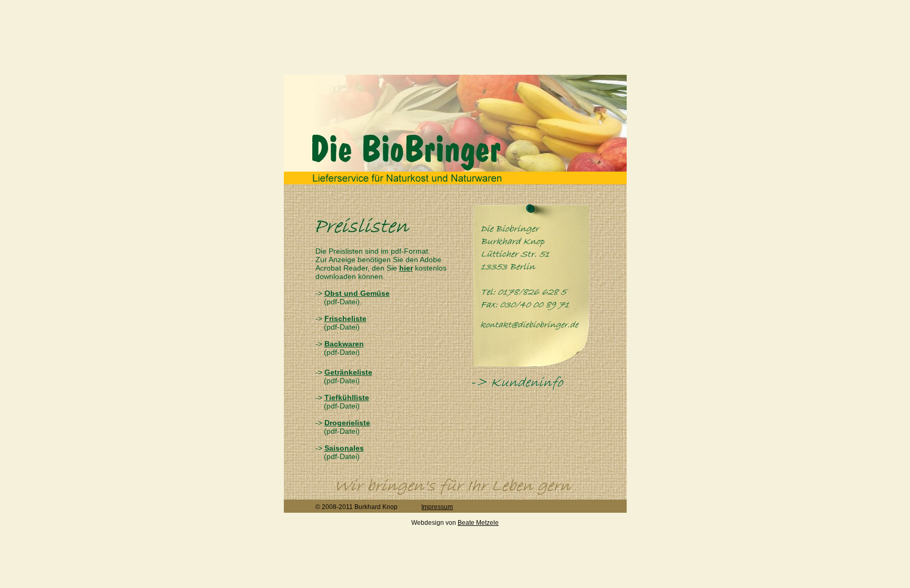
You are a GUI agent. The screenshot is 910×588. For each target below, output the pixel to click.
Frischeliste (345, 318)
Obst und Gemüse (357, 293)
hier (406, 268)
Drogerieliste (347, 422)
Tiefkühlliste (346, 397)
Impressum (437, 507)
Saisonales (344, 448)
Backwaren (344, 344)
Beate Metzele (478, 522)
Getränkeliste (348, 372)
